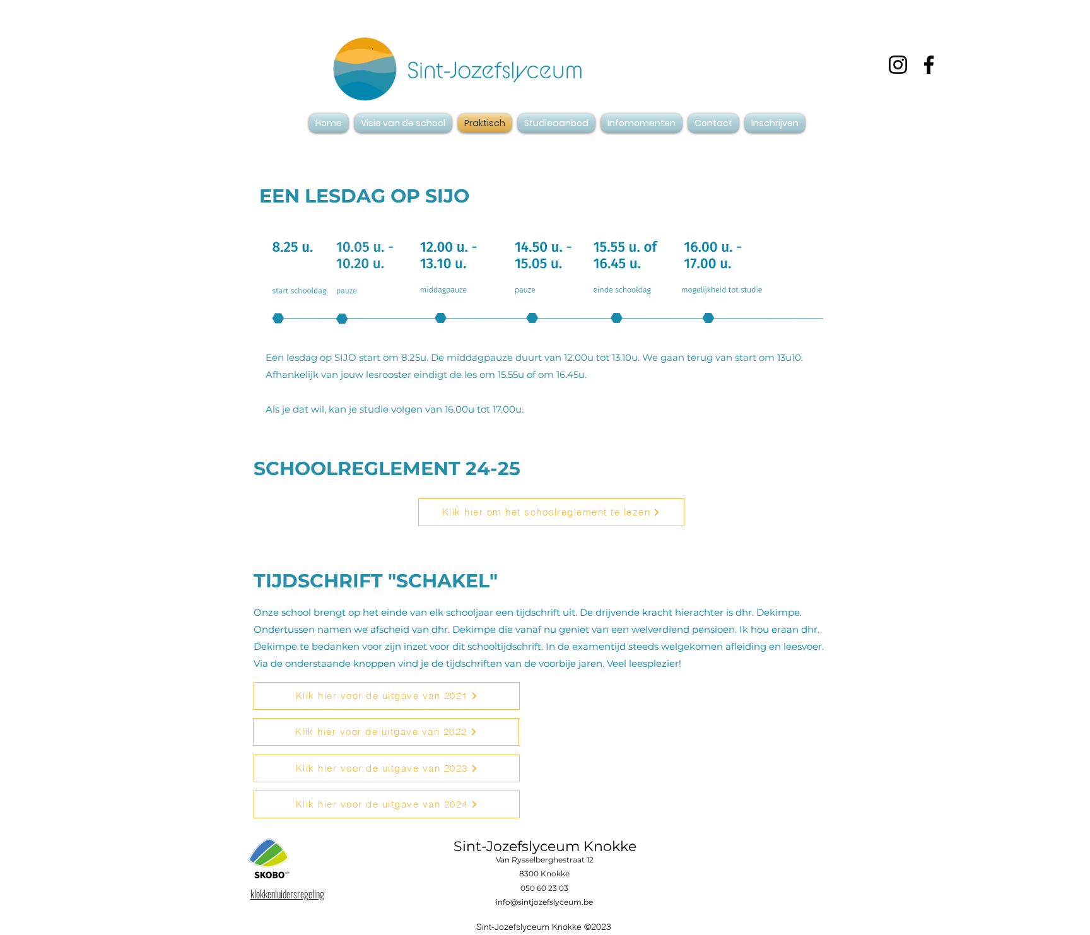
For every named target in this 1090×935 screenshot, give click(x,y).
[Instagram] (898, 64)
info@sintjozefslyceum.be (544, 902)
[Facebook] (929, 64)
